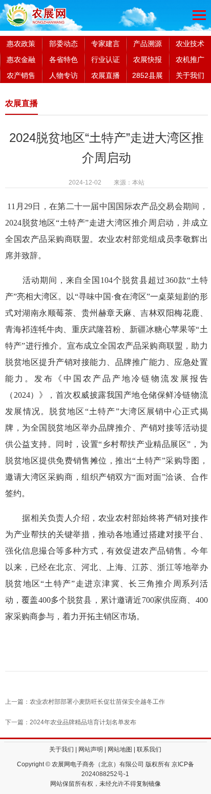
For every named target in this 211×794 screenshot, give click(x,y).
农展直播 (105, 75)
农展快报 (147, 59)
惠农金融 (21, 59)
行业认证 (105, 59)
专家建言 (105, 43)
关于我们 (190, 75)
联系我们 (149, 749)
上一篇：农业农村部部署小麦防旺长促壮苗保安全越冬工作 (85, 701)
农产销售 (21, 75)
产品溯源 (147, 43)
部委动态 (63, 43)
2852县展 (147, 75)
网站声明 (90, 749)
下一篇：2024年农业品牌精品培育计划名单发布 (70, 722)
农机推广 (190, 59)
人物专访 (63, 75)
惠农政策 (21, 43)
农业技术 (190, 43)
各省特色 (63, 59)
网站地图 (120, 749)
